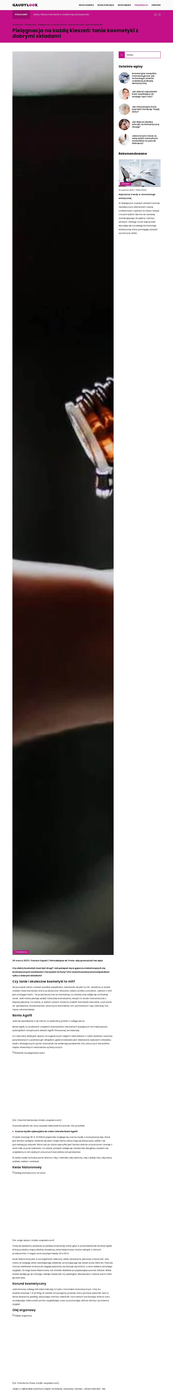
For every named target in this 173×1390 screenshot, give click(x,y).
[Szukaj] (122, 54)
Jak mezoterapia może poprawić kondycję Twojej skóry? (145, 109)
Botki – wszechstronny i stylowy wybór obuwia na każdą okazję (66, 14)
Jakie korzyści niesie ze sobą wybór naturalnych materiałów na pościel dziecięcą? (145, 140)
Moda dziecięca (106, 5)
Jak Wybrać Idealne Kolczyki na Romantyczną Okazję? (145, 124)
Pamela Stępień (39, 961)
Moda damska (86, 5)
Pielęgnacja (141, 5)
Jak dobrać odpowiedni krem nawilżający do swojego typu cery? (144, 94)
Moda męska (124, 5)
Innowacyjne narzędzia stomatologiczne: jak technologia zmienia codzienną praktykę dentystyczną (144, 78)
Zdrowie (156, 5)
